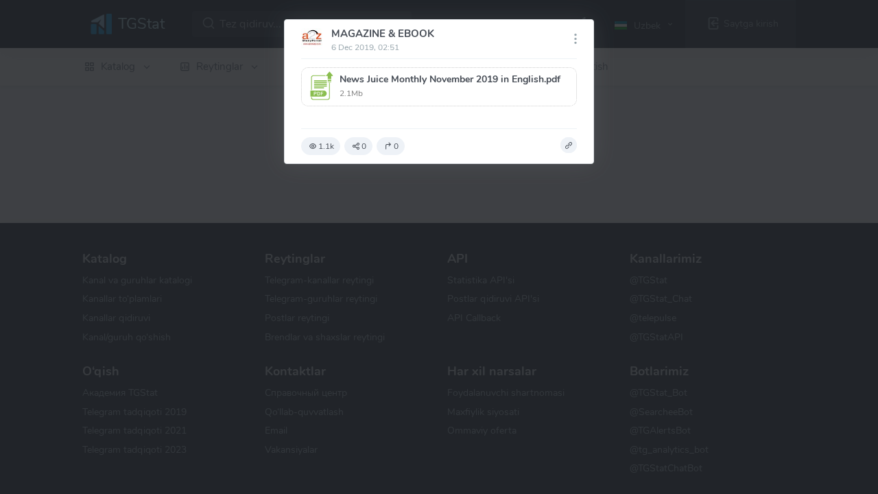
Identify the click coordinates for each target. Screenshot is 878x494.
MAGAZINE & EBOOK (382, 33)
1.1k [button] (326, 146)
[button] (439, 86)
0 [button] (363, 146)
